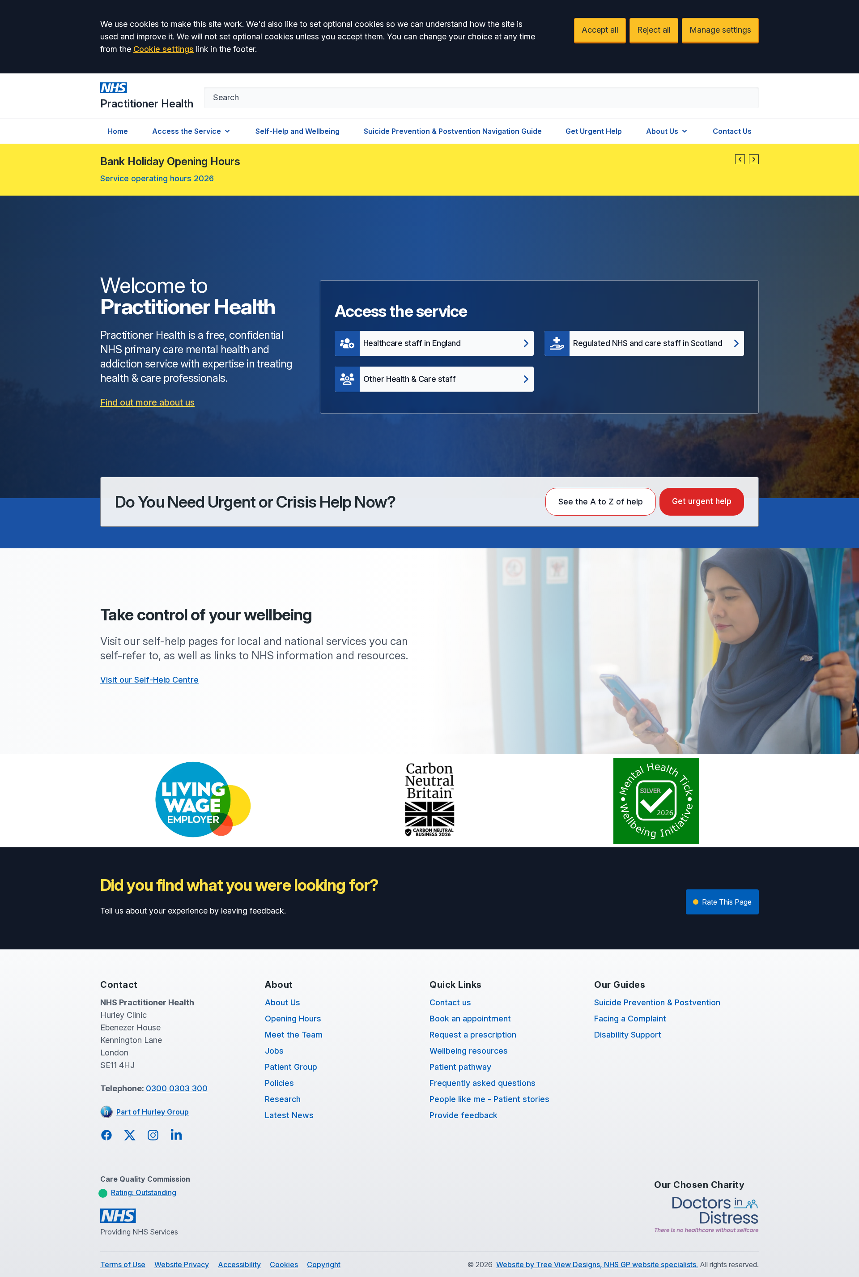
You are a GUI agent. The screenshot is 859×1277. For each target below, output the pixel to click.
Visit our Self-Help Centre (149, 679)
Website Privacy (181, 1264)
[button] (740, 159)
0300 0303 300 (177, 1088)
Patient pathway (460, 1067)
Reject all (654, 29)
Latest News (289, 1115)
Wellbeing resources (469, 1050)
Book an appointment (470, 1018)
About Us (662, 131)
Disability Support (627, 1034)
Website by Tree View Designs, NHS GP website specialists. (597, 1264)
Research (283, 1099)
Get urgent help (701, 501)
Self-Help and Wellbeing (297, 131)
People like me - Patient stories (489, 1099)
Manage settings (720, 29)
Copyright (323, 1264)
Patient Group (291, 1067)
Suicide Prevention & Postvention (657, 1002)
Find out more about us (147, 402)
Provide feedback (464, 1115)
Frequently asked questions (483, 1083)
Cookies (284, 1264)
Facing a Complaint (630, 1018)
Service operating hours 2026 (157, 178)
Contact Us (732, 131)
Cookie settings (163, 49)
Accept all (600, 29)
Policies (279, 1083)
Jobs (274, 1050)
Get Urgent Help (594, 131)
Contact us (450, 1002)
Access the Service (186, 131)
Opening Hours (293, 1018)
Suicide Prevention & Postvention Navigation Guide (453, 131)
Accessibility (239, 1264)
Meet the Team (294, 1034)
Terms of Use (122, 1264)
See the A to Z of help (600, 501)
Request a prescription (473, 1034)
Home (117, 131)
